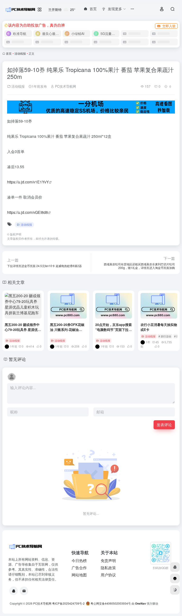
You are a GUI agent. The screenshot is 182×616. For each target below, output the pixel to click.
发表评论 (164, 424)
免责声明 (108, 560)
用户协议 (108, 575)
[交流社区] (175, 578)
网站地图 (79, 575)
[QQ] (13, 591)
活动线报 (20, 53)
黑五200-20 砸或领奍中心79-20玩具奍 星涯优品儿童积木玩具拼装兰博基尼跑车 (23, 332)
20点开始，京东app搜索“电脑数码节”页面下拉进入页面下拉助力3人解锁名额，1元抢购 (113, 332)
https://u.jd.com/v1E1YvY (28, 182)
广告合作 (79, 567)
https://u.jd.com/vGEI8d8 (27, 212)
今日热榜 (79, 560)
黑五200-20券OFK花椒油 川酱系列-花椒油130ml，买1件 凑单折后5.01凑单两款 (68, 332)
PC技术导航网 (65, 86)
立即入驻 (169, 26)
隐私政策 (108, 567)
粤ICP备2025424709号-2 (68, 603)
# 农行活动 (165, 336)
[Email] (24, 591)
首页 (9, 53)
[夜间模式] (175, 590)
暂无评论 (17, 359)
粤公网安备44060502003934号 (111, 603)
